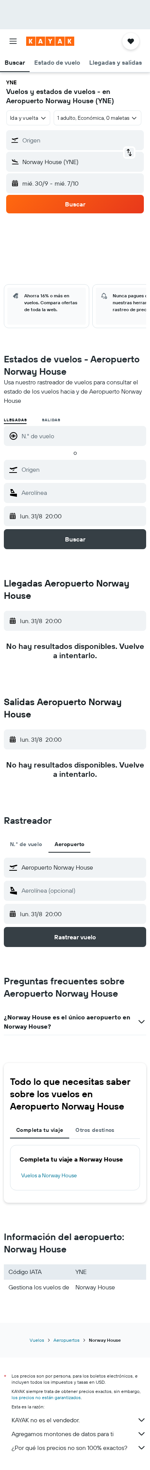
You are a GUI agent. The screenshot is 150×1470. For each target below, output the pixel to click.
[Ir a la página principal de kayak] (50, 41)
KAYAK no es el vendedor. (46, 1420)
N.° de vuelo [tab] (26, 844)
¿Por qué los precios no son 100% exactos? (69, 1448)
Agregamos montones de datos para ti (62, 1434)
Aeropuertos (66, 1340)
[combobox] (82, 469)
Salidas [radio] (51, 419)
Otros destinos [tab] (94, 1129)
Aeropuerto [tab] (70, 844)
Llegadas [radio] (15, 419)
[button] (13, 41)
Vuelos (37, 1340)
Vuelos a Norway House (49, 1175)
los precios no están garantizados (46, 1397)
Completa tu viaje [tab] (39, 1129)
